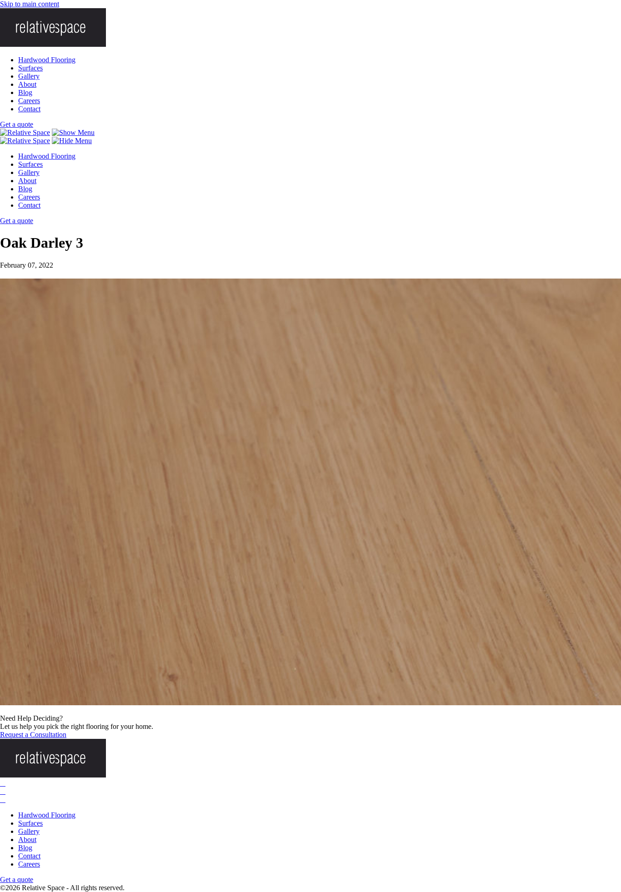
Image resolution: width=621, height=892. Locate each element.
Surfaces (30, 68)
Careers (29, 101)
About (27, 84)
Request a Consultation (33, 734)
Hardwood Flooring (46, 60)
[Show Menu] (73, 132)
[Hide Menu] (72, 141)
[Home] (25, 132)
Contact (29, 109)
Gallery (29, 76)
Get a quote (16, 124)
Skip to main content (29, 4)
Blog (25, 92)
